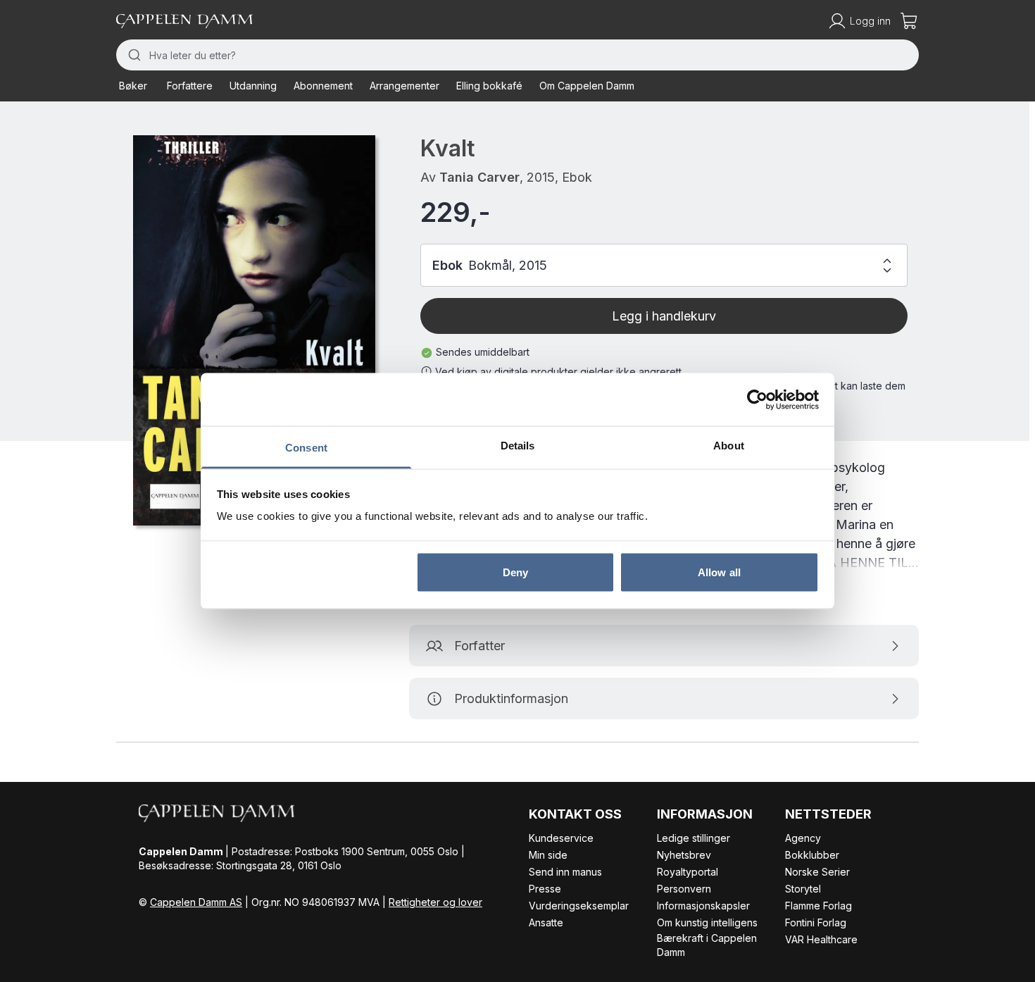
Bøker (133, 86)
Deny (515, 572)
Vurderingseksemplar (579, 906)
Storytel (803, 889)
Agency (803, 838)
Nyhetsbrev (684, 855)
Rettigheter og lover (435, 902)
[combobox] (517, 54)
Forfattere (190, 86)
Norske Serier (817, 872)
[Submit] (132, 54)
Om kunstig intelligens (707, 922)
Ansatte (546, 922)
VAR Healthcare (821, 939)
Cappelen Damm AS (196, 902)
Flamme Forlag (818, 906)
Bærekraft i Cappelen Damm (707, 945)
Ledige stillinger (693, 838)
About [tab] (728, 446)
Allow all (719, 572)
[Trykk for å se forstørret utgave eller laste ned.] (254, 330)
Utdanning (253, 86)
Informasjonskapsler (703, 906)
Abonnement (323, 86)
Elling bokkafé (489, 86)
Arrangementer (404, 86)
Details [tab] (518, 446)
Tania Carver (479, 177)
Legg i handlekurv (664, 316)
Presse (545, 889)
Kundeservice (561, 838)
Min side (548, 855)
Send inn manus (565, 872)
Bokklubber (812, 855)
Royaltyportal (687, 872)
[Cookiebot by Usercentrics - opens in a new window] (757, 399)
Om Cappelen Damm (586, 86)
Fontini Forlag (815, 922)
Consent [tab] (306, 448)
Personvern (684, 889)
